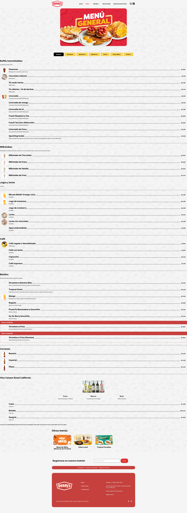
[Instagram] (131, 501)
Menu (87, 4)
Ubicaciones (106, 4)
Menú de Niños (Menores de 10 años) (62, 448)
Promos (95, 4)
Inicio (81, 4)
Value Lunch (83, 447)
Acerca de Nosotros (120, 4)
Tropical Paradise (104, 447)
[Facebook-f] (128, 501)
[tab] (59, 54)
